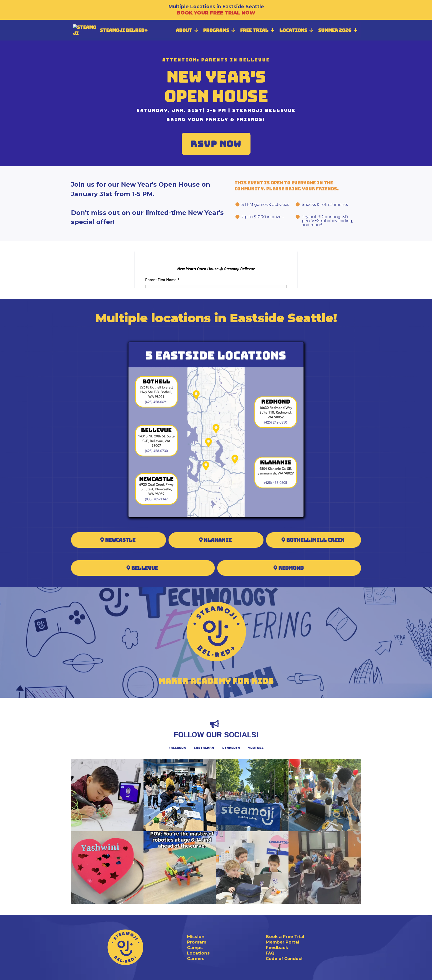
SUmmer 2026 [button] (335, 30)
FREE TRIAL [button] (255, 30)
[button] (195, 30)
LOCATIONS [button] (294, 30)
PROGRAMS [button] (216, 30)
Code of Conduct (284, 958)
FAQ (270, 953)
